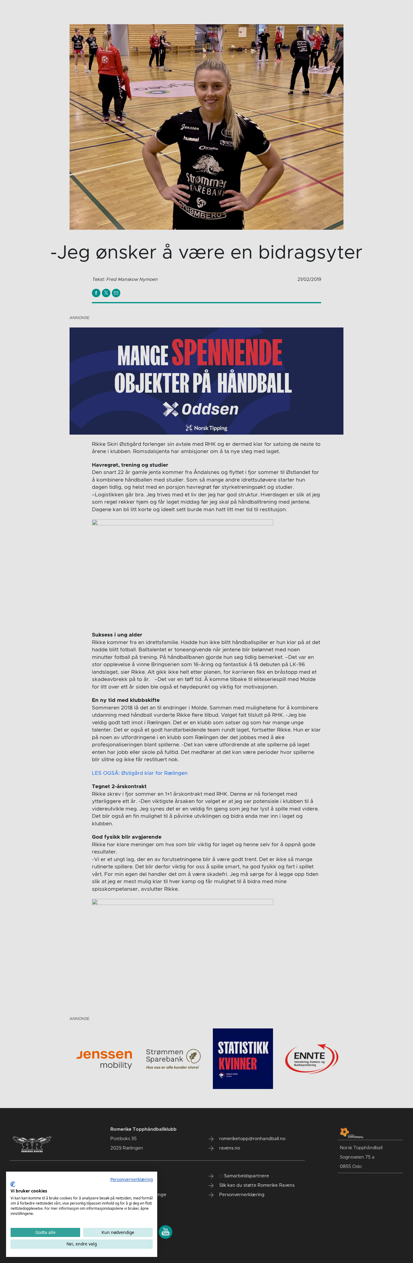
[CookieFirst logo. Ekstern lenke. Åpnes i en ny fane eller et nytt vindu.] (13, 1184)
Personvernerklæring (131, 1179)
